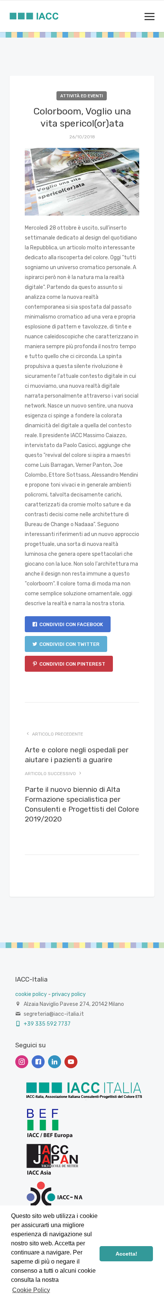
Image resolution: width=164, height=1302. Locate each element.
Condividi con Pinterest (72, 664)
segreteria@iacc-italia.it (54, 1014)
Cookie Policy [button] (31, 1290)
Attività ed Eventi (81, 96)
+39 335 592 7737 (47, 1024)
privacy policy (69, 994)
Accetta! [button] (126, 1254)
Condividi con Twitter (69, 644)
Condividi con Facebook (71, 624)
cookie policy (31, 994)
